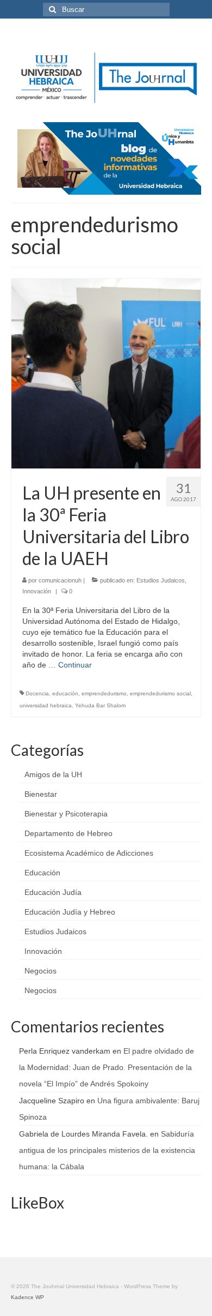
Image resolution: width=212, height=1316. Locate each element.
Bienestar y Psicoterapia (66, 813)
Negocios (40, 970)
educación (65, 693)
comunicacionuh (60, 580)
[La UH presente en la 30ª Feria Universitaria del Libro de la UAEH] (106, 372)
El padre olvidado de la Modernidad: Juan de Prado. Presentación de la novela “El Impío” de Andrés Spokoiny (106, 1067)
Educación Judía (53, 892)
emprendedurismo (104, 693)
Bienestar (40, 794)
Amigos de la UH (53, 774)
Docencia (37, 693)
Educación (42, 872)
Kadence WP (27, 1297)
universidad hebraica (46, 705)
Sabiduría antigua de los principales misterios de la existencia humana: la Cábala (107, 1150)
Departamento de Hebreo (68, 833)
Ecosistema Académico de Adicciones (88, 853)
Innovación (36, 591)
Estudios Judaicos (160, 580)
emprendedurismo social (160, 693)
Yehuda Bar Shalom (100, 705)
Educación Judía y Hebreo (69, 912)
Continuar (75, 664)
